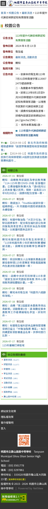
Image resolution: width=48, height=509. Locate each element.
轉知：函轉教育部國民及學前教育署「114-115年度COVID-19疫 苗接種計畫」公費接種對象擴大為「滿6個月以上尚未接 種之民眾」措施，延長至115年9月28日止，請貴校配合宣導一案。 (24, 186)
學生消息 (11, 373)
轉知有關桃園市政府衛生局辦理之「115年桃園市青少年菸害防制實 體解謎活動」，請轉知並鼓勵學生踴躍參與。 (24, 244)
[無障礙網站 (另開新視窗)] (24, 498)
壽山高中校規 (12, 396)
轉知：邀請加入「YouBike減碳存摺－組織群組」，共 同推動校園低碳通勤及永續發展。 (24, 206)
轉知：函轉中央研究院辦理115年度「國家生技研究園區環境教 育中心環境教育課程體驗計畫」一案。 (24, 279)
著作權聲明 (7, 422)
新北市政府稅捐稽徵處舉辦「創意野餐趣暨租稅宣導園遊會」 (24, 146)
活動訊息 (11, 382)
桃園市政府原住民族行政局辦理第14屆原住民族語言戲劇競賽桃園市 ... (24, 157)
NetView (38, 488)
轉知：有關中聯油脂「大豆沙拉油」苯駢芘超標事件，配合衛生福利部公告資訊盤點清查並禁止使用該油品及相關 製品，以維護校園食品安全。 (24, 224)
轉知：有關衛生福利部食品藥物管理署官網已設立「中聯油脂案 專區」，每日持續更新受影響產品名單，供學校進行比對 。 (24, 330)
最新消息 (11, 359)
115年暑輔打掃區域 (13, 345)
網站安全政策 (8, 411)
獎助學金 (10, 391)
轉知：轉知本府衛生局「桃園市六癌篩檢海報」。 (24, 293)
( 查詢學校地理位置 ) (16, 479)
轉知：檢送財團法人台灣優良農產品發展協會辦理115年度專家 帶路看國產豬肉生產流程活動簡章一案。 (24, 262)
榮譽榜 (9, 369)
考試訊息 (10, 378)
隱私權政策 (7, 417)
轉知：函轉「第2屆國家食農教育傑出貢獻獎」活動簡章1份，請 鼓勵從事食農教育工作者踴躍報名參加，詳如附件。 (24, 310)
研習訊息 (11, 364)
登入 (3, 428)
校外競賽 (10, 387)
